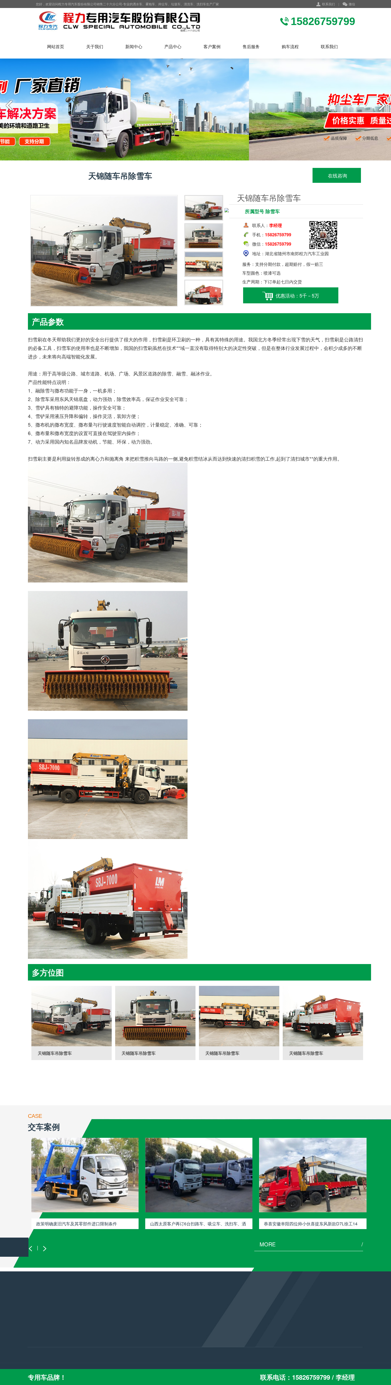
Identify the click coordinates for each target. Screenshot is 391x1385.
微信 (352, 4)
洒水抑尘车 (37, 1326)
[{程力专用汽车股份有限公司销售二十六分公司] (120, 21)
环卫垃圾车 (37, 1333)
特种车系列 (37, 1354)
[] (71, 1016)
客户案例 (212, 46)
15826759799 (165, 1336)
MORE (311, 1244)
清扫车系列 (37, 1347)
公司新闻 (92, 1347)
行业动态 (92, 1326)
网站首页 (55, 46)
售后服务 (251, 46)
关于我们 (94, 46)
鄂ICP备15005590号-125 (179, 1359)
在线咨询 (337, 175)
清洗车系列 (37, 1340)
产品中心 (172, 46)
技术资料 (92, 1333)
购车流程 (290, 46)
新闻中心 (133, 46)
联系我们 (328, 4)
